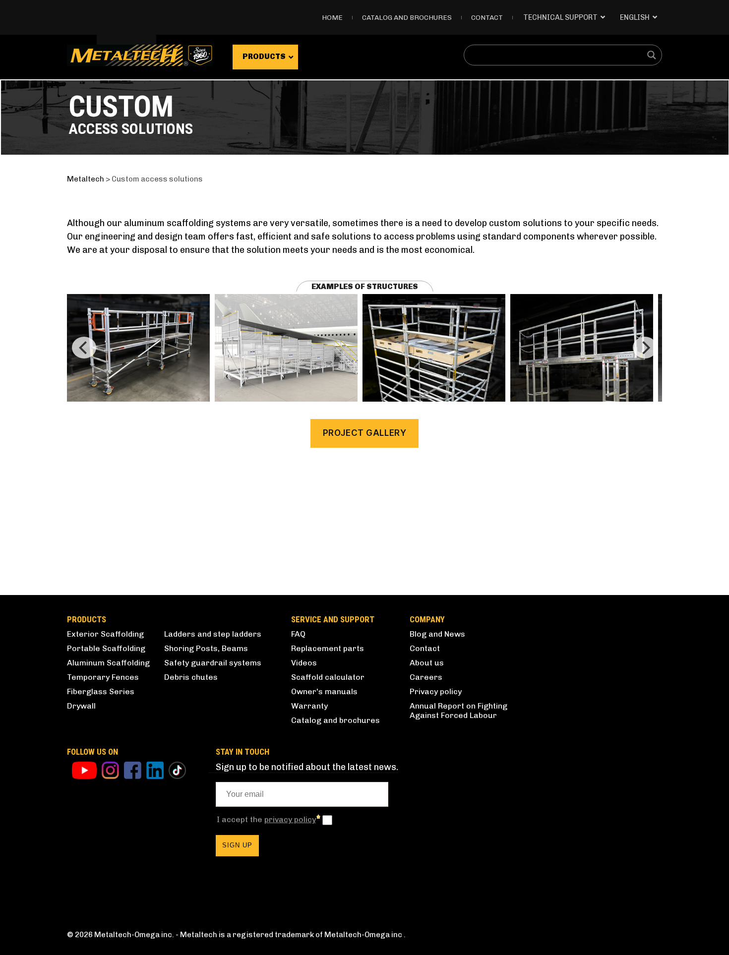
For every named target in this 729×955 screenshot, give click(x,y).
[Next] (645, 347)
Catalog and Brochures (407, 17)
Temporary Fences (103, 677)
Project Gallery (365, 433)
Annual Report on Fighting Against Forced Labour (458, 710)
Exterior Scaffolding (105, 634)
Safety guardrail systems (212, 662)
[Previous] (84, 347)
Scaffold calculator (327, 677)
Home (332, 17)
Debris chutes (191, 677)
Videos (304, 662)
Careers (426, 677)
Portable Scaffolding (106, 648)
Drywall (81, 706)
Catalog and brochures (335, 720)
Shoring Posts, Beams (206, 648)
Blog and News (437, 634)
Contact (487, 17)
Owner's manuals (324, 691)
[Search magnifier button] (652, 55)
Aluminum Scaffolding (108, 662)
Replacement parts (327, 648)
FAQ (298, 634)
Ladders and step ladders (212, 634)
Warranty (309, 706)
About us (427, 662)
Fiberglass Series (100, 691)
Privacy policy (436, 691)
